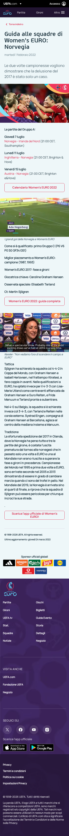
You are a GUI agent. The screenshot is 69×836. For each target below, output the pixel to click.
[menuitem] (23, 12)
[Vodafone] (28, 571)
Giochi (39, 602)
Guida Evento (44, 617)
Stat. (6, 625)
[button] (58, 12)
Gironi (6, 610)
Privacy (7, 764)
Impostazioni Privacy (15, 783)
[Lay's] (47, 563)
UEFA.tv (7, 617)
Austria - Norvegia (16, 174)
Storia (39, 625)
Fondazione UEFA (13, 684)
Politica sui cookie (13, 777)
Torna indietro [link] (16, 24)
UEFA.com (9, 677)
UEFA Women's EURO (7, 12)
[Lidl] (60, 563)
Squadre (8, 633)
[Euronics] (41, 571)
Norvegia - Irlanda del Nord (22, 141)
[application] (34, 217)
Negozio (41, 640)
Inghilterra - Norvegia (18, 157)
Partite (7, 602)
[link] (21, 12)
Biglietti (40, 610)
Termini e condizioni (14, 771)
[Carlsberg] (34, 563)
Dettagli (40, 633)
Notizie (7, 640)
